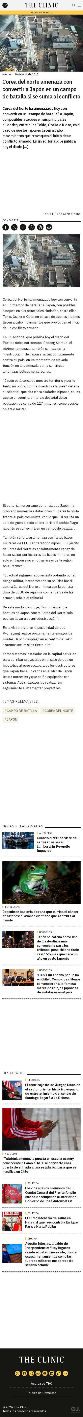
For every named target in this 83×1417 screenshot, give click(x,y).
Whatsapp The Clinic (38, 1373)
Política (33, 1183)
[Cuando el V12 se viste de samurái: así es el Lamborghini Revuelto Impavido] (18, 840)
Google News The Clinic (65, 1373)
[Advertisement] (41, 457)
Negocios (45, 932)
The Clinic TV (45, 1373)
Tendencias (12, 906)
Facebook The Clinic (24, 1373)
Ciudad (32, 1238)
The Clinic (21, 1407)
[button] (5, 227)
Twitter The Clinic (17, 1373)
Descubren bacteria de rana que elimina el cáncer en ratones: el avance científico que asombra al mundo (40, 916)
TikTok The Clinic (58, 1373)
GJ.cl (76, 1410)
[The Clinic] (8, 5)
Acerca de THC (41, 1383)
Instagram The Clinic (31, 1373)
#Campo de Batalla (20, 711)
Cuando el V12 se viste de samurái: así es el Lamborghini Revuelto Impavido (57, 844)
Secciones (79, 5)
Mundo (6, 74)
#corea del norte (57, 711)
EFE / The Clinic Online (64, 214)
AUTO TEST (46, 833)
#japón (10, 719)
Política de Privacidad (41, 1393)
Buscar (73, 5)
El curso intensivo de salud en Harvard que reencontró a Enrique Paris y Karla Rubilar (51, 1222)
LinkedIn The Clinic (51, 1373)
